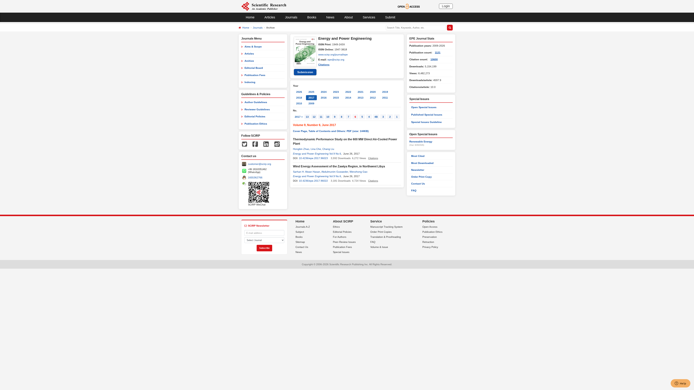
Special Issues (341, 252)
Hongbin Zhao (301, 149)
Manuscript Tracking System (386, 226)
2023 (336, 91)
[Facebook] (255, 143)
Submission (305, 72)
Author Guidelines (256, 102)
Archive (249, 60)
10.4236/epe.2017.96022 (313, 180)
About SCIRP (343, 221)
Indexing (250, 82)
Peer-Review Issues (344, 241)
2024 (324, 91)
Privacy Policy (430, 247)
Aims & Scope (253, 46)
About (348, 17)
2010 (299, 103)
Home (250, 17)
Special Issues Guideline (426, 122)
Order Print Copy (421, 176)
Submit (390, 17)
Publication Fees (255, 75)
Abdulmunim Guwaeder (334, 171)
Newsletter (417, 169)
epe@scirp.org (335, 59)
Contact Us (418, 183)
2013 (360, 97)
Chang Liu (328, 149)
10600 (434, 59)
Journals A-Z (302, 226)
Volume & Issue (379, 247)
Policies (428, 221)
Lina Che (316, 149)
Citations (323, 64)
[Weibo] (277, 143)
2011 (385, 97)
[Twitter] (244, 143)
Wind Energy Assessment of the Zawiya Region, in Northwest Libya (339, 166)
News (330, 17)
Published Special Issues (426, 114)
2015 (336, 97)
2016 (324, 97)
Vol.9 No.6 (335, 153)
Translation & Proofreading (385, 236)
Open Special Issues (423, 107)
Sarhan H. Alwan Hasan (306, 171)
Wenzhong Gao (358, 171)
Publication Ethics (256, 123)
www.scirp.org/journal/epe (333, 54)
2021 (360, 91)
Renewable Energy (420, 141)
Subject (299, 231)
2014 (348, 97)
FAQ (413, 190)
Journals (291, 17)
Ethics (336, 226)
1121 (437, 52)
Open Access (429, 226)
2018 (299, 97)
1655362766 (255, 177)
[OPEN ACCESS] (408, 6)
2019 (385, 91)
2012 (373, 97)
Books (311, 17)
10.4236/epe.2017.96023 (313, 158)
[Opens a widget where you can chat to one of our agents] (680, 383)
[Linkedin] (266, 143)
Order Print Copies (381, 231)
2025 (311, 91)
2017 (311, 97)
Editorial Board (254, 67)
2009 (311, 103)
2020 (373, 91)
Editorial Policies (255, 116)
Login (446, 6)
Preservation (429, 236)
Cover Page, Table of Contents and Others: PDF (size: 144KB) (331, 131)
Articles (269, 17)
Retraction (428, 241)
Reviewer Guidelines (257, 109)
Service (376, 221)
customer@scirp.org (259, 163)
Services (369, 17)
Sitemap (300, 241)
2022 (348, 91)
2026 (299, 91)
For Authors (339, 236)
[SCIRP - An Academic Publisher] (263, 6)
